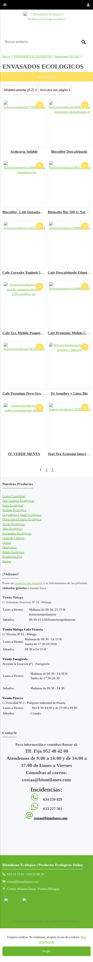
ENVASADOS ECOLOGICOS (32, 56)
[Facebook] (12, 900)
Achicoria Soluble (24, 151)
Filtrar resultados (46, 76)
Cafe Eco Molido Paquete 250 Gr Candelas (35, 333)
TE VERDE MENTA (24, 454)
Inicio (6, 56)
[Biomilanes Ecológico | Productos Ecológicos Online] (46, 24)
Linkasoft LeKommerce (64, 921)
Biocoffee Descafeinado (69, 151)
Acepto (46, 951)
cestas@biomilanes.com (50, 818)
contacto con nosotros (28, 583)
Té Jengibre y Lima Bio (69, 393)
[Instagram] (31, 900)
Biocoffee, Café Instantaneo (24, 212)
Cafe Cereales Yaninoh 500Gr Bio (28, 272)
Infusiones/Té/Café (67, 56)
